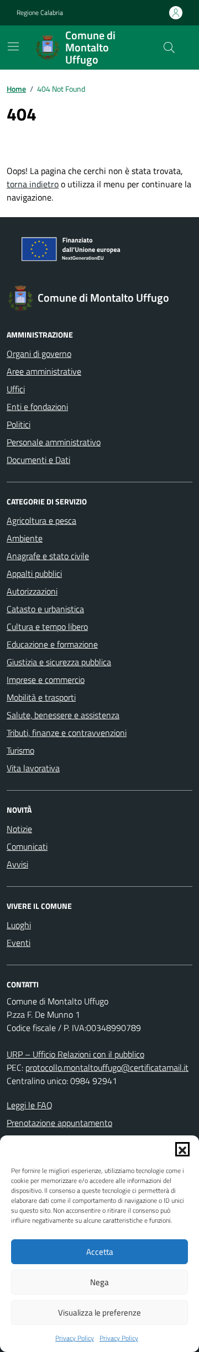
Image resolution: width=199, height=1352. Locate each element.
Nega (99, 1282)
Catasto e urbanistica (45, 608)
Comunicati (27, 846)
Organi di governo (39, 353)
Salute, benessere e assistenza (63, 715)
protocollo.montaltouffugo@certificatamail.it (106, 1067)
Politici (18, 424)
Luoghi (19, 925)
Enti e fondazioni (37, 406)
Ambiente (25, 538)
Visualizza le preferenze (99, 1312)
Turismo (20, 750)
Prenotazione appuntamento (59, 1122)
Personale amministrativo (54, 442)
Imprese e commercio (46, 679)
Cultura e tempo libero (47, 626)
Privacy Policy (74, 1338)
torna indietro (33, 184)
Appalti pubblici (34, 573)
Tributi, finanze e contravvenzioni (67, 732)
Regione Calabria (40, 13)
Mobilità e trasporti (41, 697)
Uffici (16, 389)
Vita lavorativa (33, 768)
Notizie (19, 828)
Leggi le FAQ (30, 1105)
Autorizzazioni (32, 591)
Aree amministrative (44, 371)
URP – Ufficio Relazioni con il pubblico (75, 1054)
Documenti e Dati (38, 459)
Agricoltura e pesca (41, 520)
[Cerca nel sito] (169, 47)
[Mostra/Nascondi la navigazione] (13, 46)
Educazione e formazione (52, 644)
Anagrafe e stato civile (48, 555)
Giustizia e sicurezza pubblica (59, 662)
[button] (182, 1149)
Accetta (99, 1251)
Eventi (18, 942)
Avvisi (17, 864)
